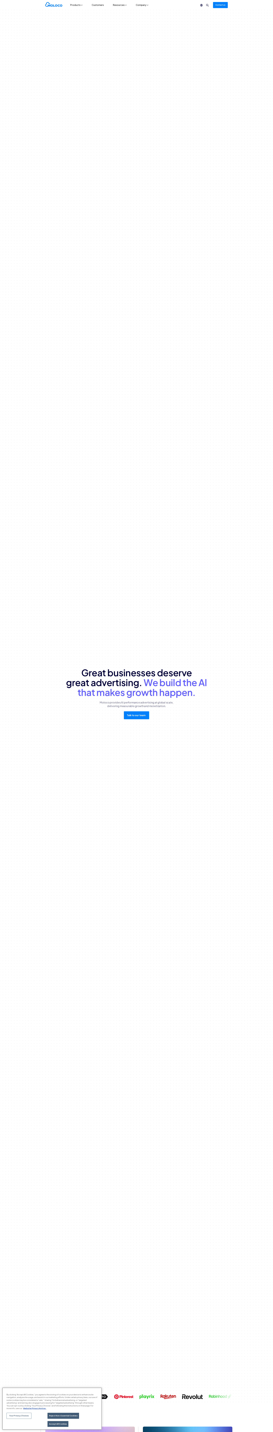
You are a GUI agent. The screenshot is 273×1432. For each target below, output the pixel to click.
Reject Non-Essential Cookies (63, 1415)
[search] (207, 5)
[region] (52, 1409)
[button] (76, 5)
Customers (98, 4)
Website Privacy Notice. (34, 1408)
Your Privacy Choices (19, 1415)
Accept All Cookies (58, 1424)
